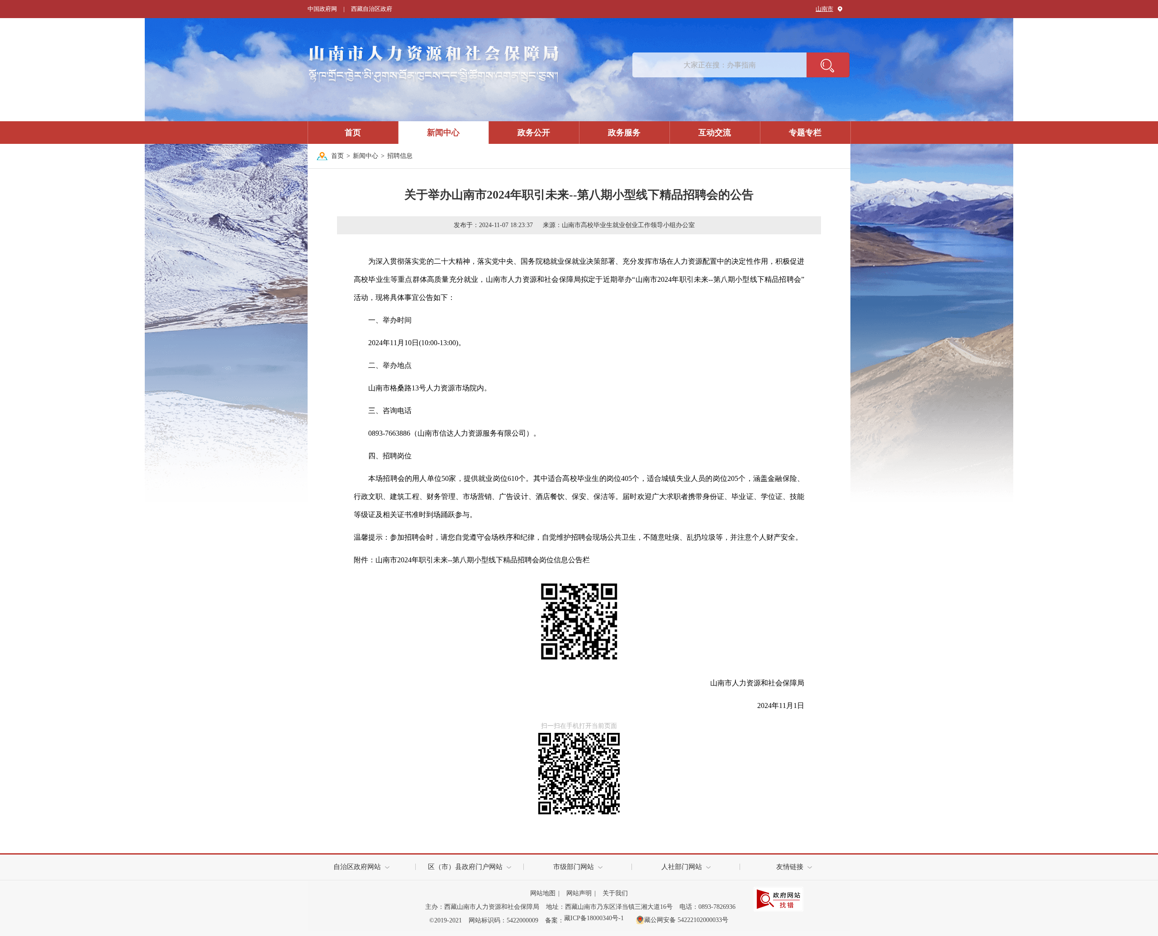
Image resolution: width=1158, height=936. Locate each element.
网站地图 (542, 893)
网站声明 (579, 893)
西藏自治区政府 (371, 8)
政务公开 (533, 132)
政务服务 (624, 132)
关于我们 (615, 893)
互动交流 (714, 132)
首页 (353, 132)
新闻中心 (443, 132)
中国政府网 (322, 8)
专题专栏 (805, 132)
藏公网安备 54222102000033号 (686, 920)
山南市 (824, 8)
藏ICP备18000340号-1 (594, 918)
